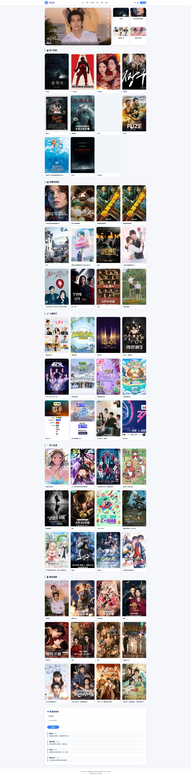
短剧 (106, 2)
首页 (83, 2)
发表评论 (53, 727)
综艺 (97, 2)
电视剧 (92, 2)
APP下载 (143, 2)
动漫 (102, 2)
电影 (87, 2)
